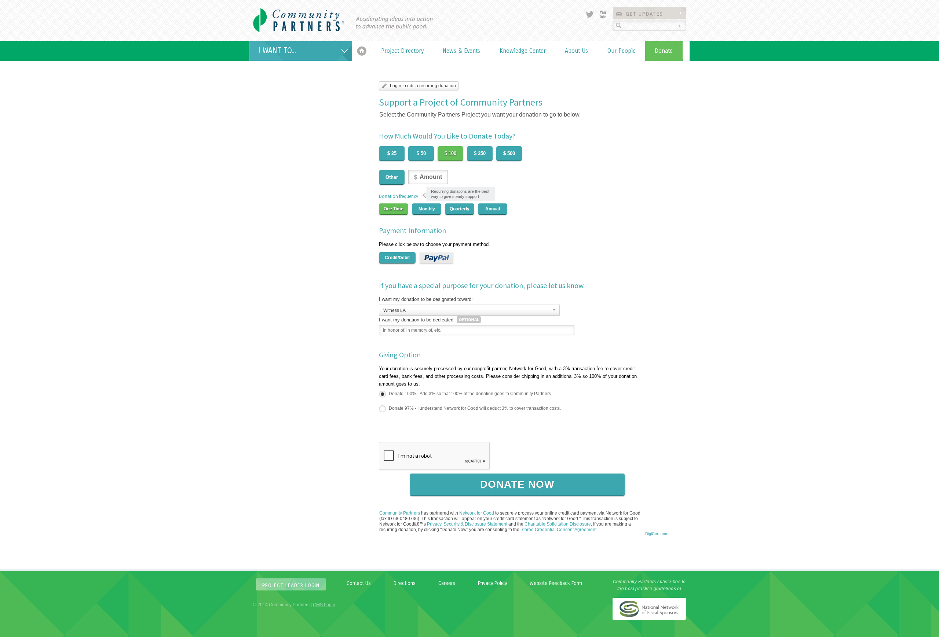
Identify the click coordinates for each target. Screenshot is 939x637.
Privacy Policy (492, 583)
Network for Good (476, 513)
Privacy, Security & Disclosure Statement (467, 524)
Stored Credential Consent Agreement (558, 529)
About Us (576, 50)
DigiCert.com (656, 533)
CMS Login (324, 604)
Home (362, 51)
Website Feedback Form (556, 583)
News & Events (461, 50)
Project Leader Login (290, 585)
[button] (656, 521)
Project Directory (402, 50)
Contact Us (359, 583)
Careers (446, 583)
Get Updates (644, 14)
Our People (621, 50)
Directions (405, 583)
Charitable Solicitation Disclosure (558, 524)
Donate (664, 50)
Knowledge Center (523, 50)
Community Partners (399, 513)
